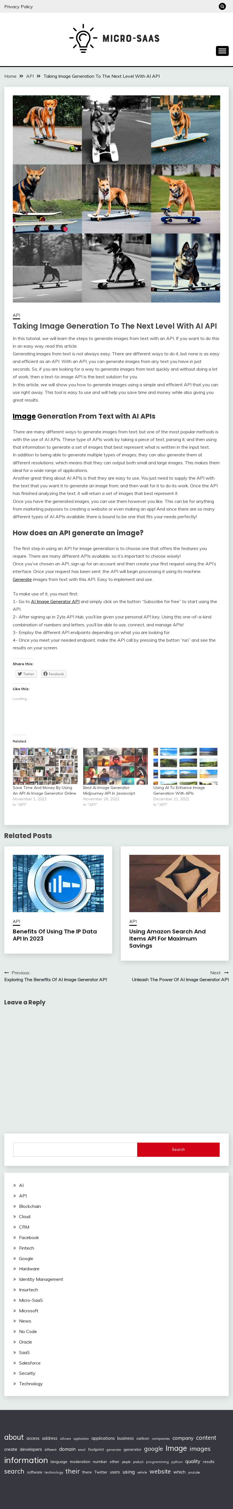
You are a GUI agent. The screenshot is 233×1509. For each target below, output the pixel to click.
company (183, 1438)
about (14, 1437)
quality (192, 1461)
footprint (96, 1449)
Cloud (24, 1216)
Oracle (25, 1342)
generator (133, 1449)
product (138, 1462)
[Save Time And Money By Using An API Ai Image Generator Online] (45, 766)
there (87, 1472)
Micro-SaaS (31, 1300)
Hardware (29, 1268)
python (177, 1462)
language (59, 1461)
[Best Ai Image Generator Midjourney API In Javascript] (115, 766)
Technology (31, 1383)
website (160, 1471)
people (126, 1462)
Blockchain (30, 1206)
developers (31, 1449)
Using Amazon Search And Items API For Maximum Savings (167, 938)
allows (65, 1438)
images (200, 1448)
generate (113, 1449)
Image (24, 416)
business (125, 1438)
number (100, 1461)
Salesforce (30, 1363)
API (16, 315)
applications (103, 1438)
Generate (22, 579)
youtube (194, 1472)
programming (157, 1462)
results (209, 1461)
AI (21, 1185)
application (81, 1439)
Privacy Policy (18, 6)
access (32, 1438)
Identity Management (41, 1279)
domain (67, 1449)
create (10, 1449)
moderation (80, 1461)
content (206, 1437)
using (128, 1472)
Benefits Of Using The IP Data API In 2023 (55, 935)
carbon (142, 1438)
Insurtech (28, 1289)
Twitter (100, 1472)
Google (26, 1258)
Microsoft (28, 1310)
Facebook (29, 1237)
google (153, 1448)
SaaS (24, 1352)
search (14, 1471)
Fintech (26, 1248)
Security (27, 1373)
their (73, 1471)
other (114, 1461)
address (49, 1438)
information (26, 1460)
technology (54, 1472)
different (51, 1450)
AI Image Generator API (55, 601)
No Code (28, 1331)
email (82, 1450)
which (179, 1472)
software (34, 1472)
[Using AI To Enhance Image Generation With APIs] (185, 766)
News (25, 1321)
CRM (24, 1227)
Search (178, 1149)
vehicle (142, 1472)
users (115, 1472)
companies (161, 1438)
